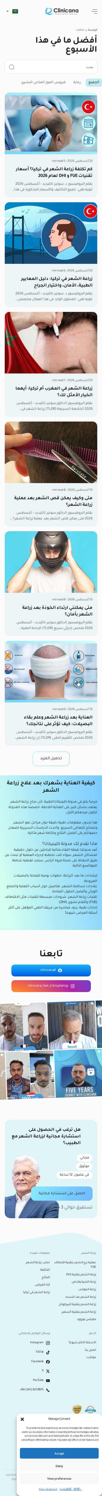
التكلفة (45, 1270)
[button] (22, 1419)
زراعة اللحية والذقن (84, 1282)
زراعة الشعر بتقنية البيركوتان (77, 1304)
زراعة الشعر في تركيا (36, 1292)
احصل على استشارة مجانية (62, 1193)
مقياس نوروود (86, 1319)
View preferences (59, 1478)
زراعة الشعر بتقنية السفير (79, 1312)
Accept (59, 1453)
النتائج (46, 1277)
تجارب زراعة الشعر (38, 1262)
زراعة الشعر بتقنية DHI (81, 1274)
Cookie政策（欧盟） (71, 1489)
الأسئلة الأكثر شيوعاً (82, 1342)
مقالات (91, 1357)
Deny (59, 1466)
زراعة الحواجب (87, 1289)
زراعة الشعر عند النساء (80, 1297)
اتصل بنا (90, 1350)
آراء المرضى (42, 1285)
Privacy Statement (48, 1489)
